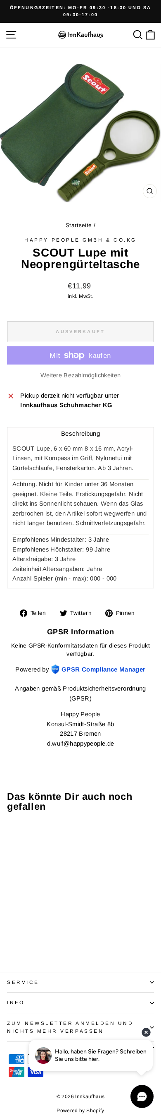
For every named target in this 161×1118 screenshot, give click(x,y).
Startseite (79, 225)
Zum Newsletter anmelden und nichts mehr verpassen (70, 1027)
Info (15, 1002)
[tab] (80, 433)
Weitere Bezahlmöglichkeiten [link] (80, 375)
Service (23, 982)
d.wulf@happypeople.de (80, 743)
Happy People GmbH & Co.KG (80, 239)
